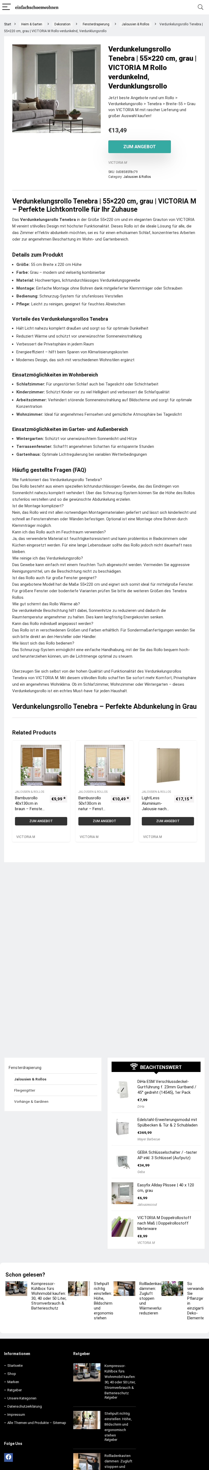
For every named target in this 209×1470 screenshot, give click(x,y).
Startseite (15, 1365)
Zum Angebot (139, 146)
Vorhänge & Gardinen (31, 1101)
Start (7, 24)
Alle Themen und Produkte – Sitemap (36, 1423)
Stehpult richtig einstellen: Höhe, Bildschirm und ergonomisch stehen (106, 1300)
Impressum (16, 1415)
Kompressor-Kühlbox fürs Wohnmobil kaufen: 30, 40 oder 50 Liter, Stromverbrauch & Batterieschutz (48, 1296)
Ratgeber (14, 1390)
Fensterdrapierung (96, 24)
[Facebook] (8, 1457)
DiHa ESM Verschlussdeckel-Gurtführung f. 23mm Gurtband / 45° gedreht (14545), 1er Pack (166, 1087)
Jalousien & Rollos (135, 24)
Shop (11, 1374)
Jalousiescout (147, 1205)
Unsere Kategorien (21, 1398)
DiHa (140, 1106)
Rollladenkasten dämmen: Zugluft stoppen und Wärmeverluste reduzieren (153, 1298)
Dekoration (62, 24)
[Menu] (6, 7)
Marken (13, 1382)
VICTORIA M (117, 162)
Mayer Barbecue (148, 1139)
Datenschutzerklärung (24, 1406)
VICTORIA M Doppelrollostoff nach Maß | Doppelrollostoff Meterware (164, 1223)
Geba (141, 1172)
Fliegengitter (24, 1090)
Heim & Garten (31, 24)
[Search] (200, 7)
